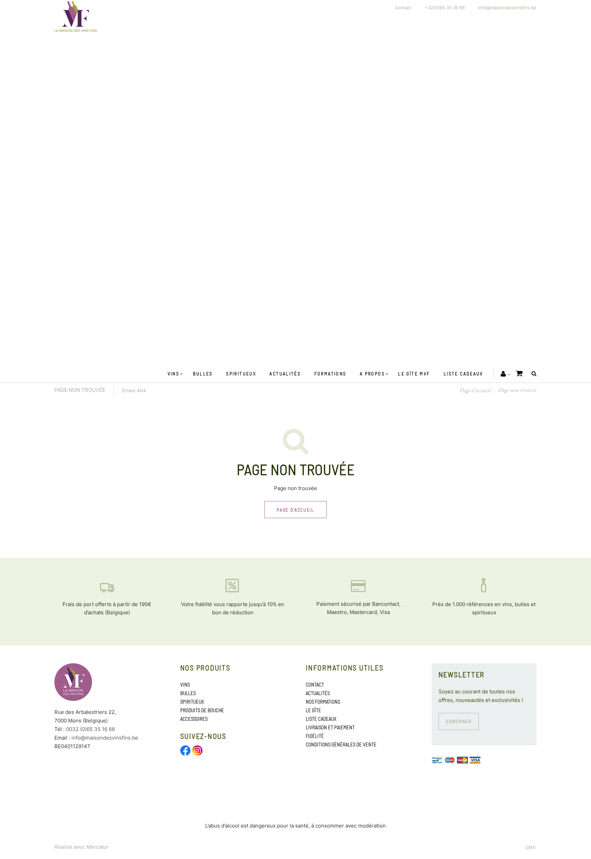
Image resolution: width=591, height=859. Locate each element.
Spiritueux (241, 373)
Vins (174, 373)
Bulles (203, 373)
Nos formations (323, 701)
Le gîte (313, 710)
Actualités (285, 373)
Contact (403, 7)
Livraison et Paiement (330, 727)
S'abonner (459, 721)
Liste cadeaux (463, 373)
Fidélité (315, 736)
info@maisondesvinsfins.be (507, 7)
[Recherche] (532, 373)
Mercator (97, 847)
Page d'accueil (475, 390)
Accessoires (194, 719)
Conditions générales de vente (341, 744)
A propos (372, 373)
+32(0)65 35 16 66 (445, 7)
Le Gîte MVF (414, 373)
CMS (530, 847)
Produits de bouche (202, 710)
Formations (330, 373)
